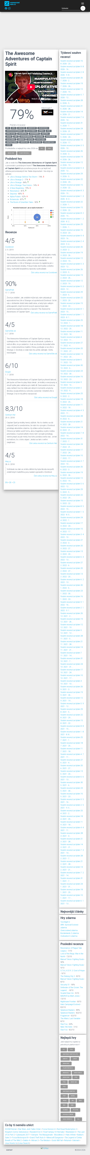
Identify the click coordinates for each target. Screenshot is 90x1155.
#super (9, 136)
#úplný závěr (40, 139)
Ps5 (76, 1077)
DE (10, 482)
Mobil (73, 1096)
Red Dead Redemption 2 (67, 1129)
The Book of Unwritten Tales (21, 202)
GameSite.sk (10, 331)
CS (14, 482)
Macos (65, 1059)
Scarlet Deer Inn (67, 993)
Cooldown (9, 247)
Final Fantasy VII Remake (54, 1132)
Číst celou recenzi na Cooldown (44, 272)
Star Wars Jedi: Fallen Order (29, 1129)
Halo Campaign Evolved (70, 1004)
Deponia (13, 194)
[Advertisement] (45, 30)
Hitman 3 (35, 1140)
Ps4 (71, 1049)
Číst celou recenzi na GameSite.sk (43, 354)
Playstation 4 (68, 1068)
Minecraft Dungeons (55, 1137)
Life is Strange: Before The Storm (23, 177)
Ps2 (64, 1082)
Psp (64, 1096)
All (78, 1119)
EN (6, 482)
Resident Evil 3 (36, 1132)
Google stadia (68, 1114)
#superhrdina (34, 133)
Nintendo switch (69, 1091)
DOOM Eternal (11, 1129)
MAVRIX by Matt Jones (69, 996)
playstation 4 (24, 153)
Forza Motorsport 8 (20, 1137)
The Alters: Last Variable (70, 1018)
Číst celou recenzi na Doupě (45, 397)
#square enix (23, 133)
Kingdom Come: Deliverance (17, 1132)
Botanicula (14, 199)
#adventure (24, 142)
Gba (72, 1105)
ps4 (49, 148)
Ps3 (64, 1086)
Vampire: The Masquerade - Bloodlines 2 (48, 1135)
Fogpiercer (64, 1016)
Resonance (14, 191)
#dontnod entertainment (14, 131)
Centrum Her (10, 415)
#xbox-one (21, 128)
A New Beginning (17, 188)
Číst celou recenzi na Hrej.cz (45, 476)
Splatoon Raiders (67, 1010)
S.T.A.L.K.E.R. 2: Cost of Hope (72, 970)
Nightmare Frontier (68, 1001)
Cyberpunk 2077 (23, 1135)
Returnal (67, 1140)
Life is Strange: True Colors (21, 185)
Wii (73, 1100)
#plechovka (39, 136)
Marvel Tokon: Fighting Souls (72, 959)
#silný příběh (11, 139)
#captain (30, 139)
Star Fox (64, 1024)
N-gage (65, 1109)
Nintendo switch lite (70, 1054)
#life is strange (31, 131)
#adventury (32, 128)
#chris (9, 145)
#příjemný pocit (49, 142)
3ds (64, 1105)
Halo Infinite (71, 1135)
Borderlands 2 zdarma (69, 933)
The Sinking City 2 (67, 976)
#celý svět (45, 133)
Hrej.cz (8, 461)
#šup (15, 136)
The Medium (45, 1140)
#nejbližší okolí (36, 142)
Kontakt (9, 1150)
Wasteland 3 (71, 1132)
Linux (75, 1059)
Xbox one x (78, 1072)
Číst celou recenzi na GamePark (44, 313)
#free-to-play (11, 133)
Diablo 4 (26, 1140)
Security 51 (65, 985)
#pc (8, 128)
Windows (66, 1063)
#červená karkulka (26, 136)
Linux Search (24, 1143)
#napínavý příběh (12, 142)
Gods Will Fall (57, 1140)
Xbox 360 (74, 1082)
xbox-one (11, 153)
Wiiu (80, 1100)
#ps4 (13, 128)
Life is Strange (16, 182)
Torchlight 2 (65, 922)
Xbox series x (67, 1119)
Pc (64, 1049)
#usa (48, 131)
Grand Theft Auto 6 (38, 1137)
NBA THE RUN (66, 1027)
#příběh (41, 131)
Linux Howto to (11, 1143)
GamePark (9, 290)
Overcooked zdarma (69, 930)
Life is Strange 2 (16, 180)
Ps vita (75, 1109)
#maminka (21, 139)
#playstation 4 (43, 128)
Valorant (76, 1140)
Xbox (64, 1100)
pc (42, 148)
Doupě (8, 372)
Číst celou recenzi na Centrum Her (43, 443)
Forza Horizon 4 (49, 1129)
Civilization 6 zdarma (68, 936)
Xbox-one (66, 1077)
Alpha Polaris (15, 196)
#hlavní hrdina (50, 136)
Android (66, 1072)
